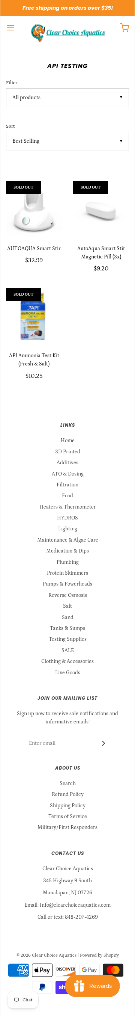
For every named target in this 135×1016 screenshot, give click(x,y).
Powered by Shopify (99, 955)
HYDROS (67, 518)
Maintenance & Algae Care (67, 540)
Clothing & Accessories (67, 661)
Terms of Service (67, 817)
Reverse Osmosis (67, 595)
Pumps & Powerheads (67, 584)
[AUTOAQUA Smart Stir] (34, 209)
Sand (68, 617)
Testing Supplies (68, 639)
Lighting (67, 529)
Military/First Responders (68, 827)
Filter (11, 82)
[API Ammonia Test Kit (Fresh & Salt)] (34, 316)
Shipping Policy (68, 806)
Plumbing (68, 562)
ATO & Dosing (68, 474)
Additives (67, 463)
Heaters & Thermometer (67, 507)
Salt (67, 606)
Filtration (67, 485)
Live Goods (67, 673)
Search (68, 783)
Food (67, 496)
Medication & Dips (67, 551)
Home (68, 441)
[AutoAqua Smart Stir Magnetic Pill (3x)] (101, 209)
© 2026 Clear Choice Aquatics (46, 955)
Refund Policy (68, 794)
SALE (68, 651)
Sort (10, 126)
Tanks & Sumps (67, 628)
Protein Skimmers (67, 573)
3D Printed (67, 452)
